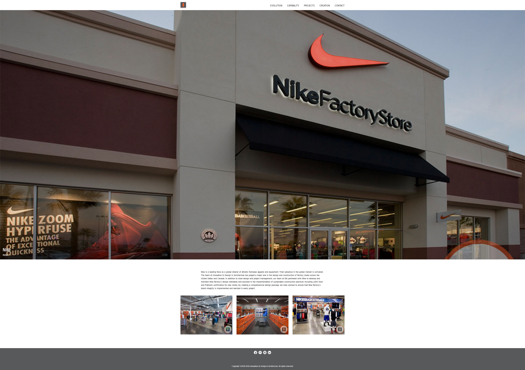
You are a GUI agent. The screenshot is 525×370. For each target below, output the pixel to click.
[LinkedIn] (269, 353)
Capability (293, 5)
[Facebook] (255, 353)
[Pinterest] (260, 353)
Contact (340, 5)
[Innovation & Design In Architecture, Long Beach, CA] (183, 5)
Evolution (276, 5)
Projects (309, 5)
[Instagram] (264, 353)
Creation (325, 5)
